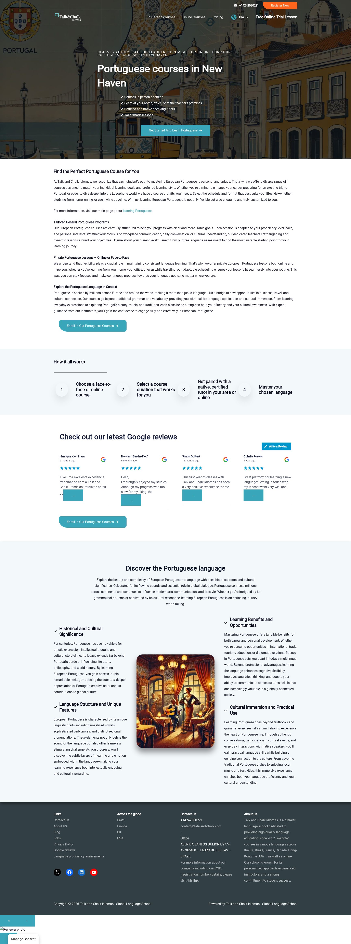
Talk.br (68, 341)
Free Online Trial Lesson (276, 17)
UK (119, 832)
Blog (57, 832)
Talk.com (80, 341)
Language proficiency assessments (79, 856)
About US (60, 826)
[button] (280, 5)
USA (120, 838)
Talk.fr (58, 341)
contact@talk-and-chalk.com (201, 826)
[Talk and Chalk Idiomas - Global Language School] (68, 17)
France (122, 826)
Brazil (121, 820)
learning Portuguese (137, 211)
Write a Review (278, 446)
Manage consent (23, 939)
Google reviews (64, 850)
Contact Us (61, 820)
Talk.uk (93, 341)
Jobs (57, 838)
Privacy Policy (64, 844)
